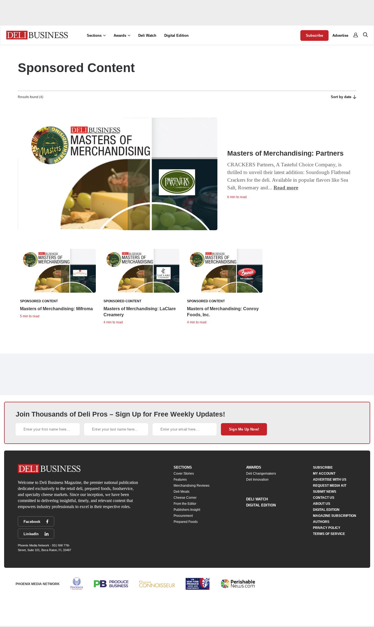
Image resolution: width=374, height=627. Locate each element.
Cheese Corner (185, 498)
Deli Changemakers (261, 473)
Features (180, 479)
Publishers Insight (187, 510)
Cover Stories (184, 473)
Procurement (183, 516)
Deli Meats (181, 492)
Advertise (340, 35)
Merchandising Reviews (191, 486)
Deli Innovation (257, 479)
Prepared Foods (186, 522)
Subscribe (314, 35)
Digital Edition (176, 35)
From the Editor (185, 504)
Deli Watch (147, 35)
